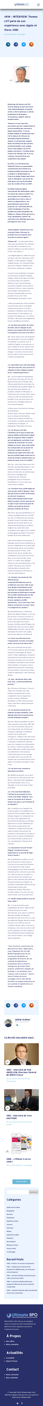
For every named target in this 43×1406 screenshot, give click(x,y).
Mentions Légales (11, 1395)
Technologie (21, 34)
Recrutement (11, 1242)
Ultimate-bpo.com (28, 1392)
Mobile (13, 34)
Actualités (10, 1358)
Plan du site (22, 1395)
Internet (9, 1224)
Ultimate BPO (26, 1397)
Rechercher (33, 1192)
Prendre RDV (21, 1181)
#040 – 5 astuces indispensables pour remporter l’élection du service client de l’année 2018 (20, 1284)
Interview (7, 34)
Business (10, 1214)
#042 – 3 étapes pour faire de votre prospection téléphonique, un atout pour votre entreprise (21, 1269)
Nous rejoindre (12, 1377)
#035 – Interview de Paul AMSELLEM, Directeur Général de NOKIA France (21, 1072)
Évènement (10, 1218)
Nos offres (10, 1341)
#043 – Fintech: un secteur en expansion (20, 1263)
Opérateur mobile (13, 1235)
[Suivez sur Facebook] (22, 1403)
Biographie (10, 1211)
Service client (11, 1248)
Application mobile (13, 1207)
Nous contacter (12, 1374)
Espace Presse (11, 1361)
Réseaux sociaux (12, 1245)
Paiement (10, 1238)
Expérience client (12, 1221)
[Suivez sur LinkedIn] (17, 1403)
